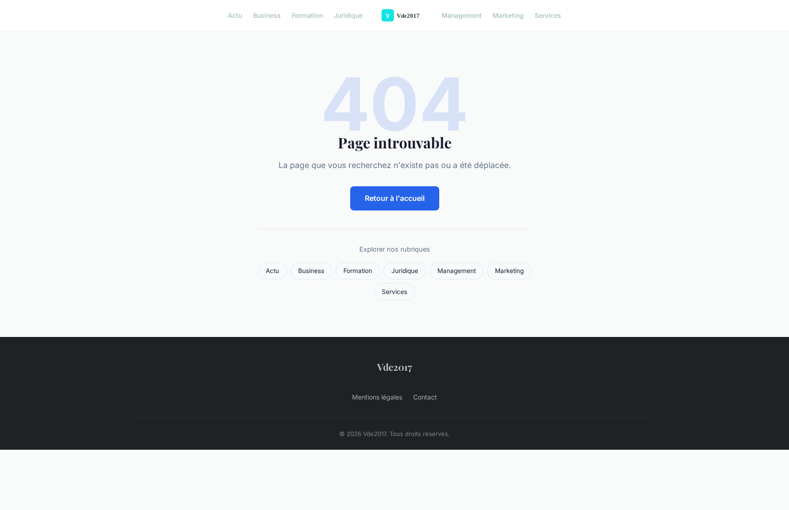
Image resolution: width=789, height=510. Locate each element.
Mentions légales (377, 397)
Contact (425, 397)
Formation (307, 15)
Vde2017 (394, 366)
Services (548, 15)
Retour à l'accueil (395, 198)
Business (267, 15)
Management (462, 15)
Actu (235, 15)
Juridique (348, 15)
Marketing (508, 15)
